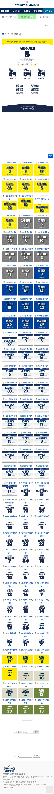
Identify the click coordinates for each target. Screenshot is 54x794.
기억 (15, 756)
